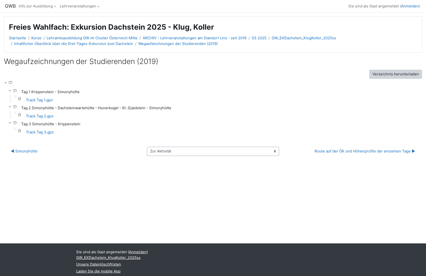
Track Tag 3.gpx (40, 132)
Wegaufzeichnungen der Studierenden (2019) (178, 43)
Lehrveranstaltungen (78, 6)
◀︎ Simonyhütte (24, 151)
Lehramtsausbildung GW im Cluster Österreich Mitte (92, 38)
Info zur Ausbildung (36, 6)
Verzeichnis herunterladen (396, 74)
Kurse (36, 38)
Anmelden (410, 6)
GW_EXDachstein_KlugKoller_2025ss (304, 38)
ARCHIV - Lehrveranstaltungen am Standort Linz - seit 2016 (195, 38)
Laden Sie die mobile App (98, 271)
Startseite (17, 38)
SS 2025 (259, 38)
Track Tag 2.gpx (39, 116)
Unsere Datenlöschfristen (98, 264)
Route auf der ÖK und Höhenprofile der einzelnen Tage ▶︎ (365, 151)
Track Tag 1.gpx (39, 100)
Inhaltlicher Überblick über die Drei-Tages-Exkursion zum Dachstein (73, 43)
